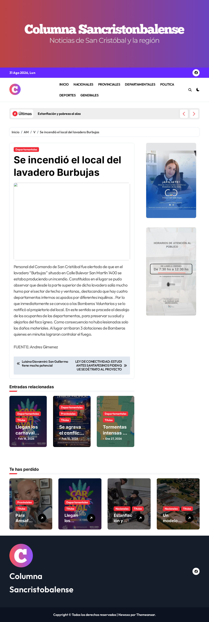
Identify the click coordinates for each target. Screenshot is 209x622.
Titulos (21, 420)
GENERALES (89, 95)
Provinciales (68, 413)
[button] (194, 114)
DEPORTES (67, 95)
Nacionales (122, 508)
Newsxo (124, 615)
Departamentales (26, 149)
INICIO (64, 84)
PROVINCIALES (109, 84)
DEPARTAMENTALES (140, 84)
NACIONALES (83, 84)
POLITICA (167, 84)
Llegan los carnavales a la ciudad (28, 432)
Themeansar (145, 615)
